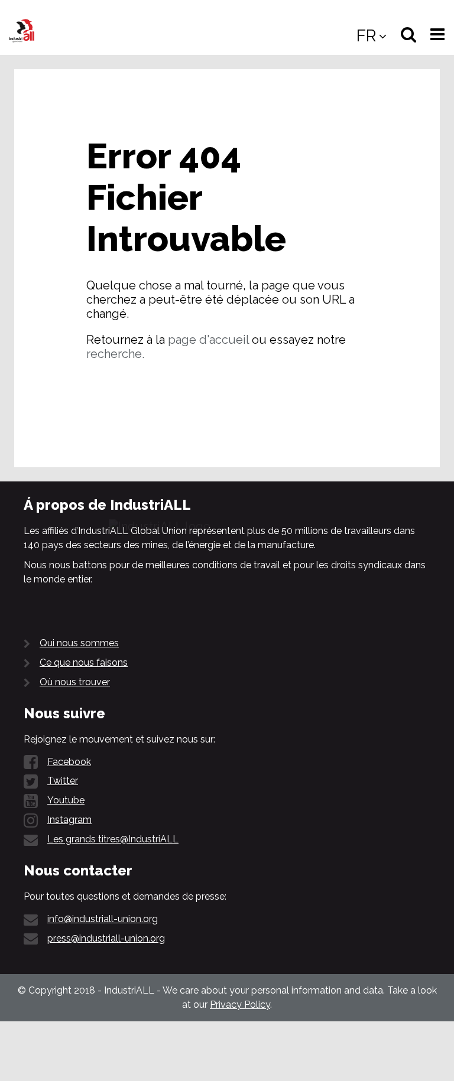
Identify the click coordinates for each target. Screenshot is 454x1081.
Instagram (69, 819)
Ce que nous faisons (84, 662)
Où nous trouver (75, 682)
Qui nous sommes (79, 643)
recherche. (115, 354)
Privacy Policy (240, 1004)
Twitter (62, 780)
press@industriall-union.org (106, 938)
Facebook (69, 761)
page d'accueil (208, 340)
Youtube (66, 800)
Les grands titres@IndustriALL (113, 839)
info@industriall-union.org (102, 918)
